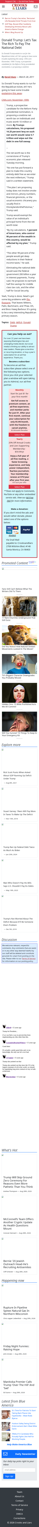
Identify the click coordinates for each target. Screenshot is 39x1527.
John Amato (7, 1354)
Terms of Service (28, 958)
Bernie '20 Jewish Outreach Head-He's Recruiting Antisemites (17, 1264)
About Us (19, 1496)
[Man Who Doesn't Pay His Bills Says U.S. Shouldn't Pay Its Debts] (19, 869)
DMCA (19, 1513)
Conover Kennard (9, 1233)
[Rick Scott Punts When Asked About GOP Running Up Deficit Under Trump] (19, 759)
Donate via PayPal (27, 530)
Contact (19, 1500)
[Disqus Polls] (19, 993)
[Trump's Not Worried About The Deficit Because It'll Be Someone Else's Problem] (19, 905)
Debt (12, 322)
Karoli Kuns (10, 76)
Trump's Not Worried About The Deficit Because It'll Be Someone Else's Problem (18, 921)
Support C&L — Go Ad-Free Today (19, 1)
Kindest (12, 535)
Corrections (19, 1518)
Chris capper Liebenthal (12, 1318)
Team (19, 1491)
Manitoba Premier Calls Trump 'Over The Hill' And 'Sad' (18, 1385)
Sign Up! (9, 1476)
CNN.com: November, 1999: (15, 99)
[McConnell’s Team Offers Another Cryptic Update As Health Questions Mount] (19, 1206)
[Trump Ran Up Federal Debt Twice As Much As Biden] (19, 833)
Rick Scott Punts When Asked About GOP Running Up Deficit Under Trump (17, 775)
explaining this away (12, 93)
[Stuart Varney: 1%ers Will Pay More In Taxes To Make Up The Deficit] (19, 798)
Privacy (19, 1509)
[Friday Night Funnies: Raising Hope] (19, 1333)
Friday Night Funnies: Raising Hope (16, 1347)
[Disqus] (19, 1051)
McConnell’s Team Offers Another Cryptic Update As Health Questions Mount (18, 1223)
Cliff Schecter (8, 1272)
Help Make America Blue (19, 1444)
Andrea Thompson (10, 1191)
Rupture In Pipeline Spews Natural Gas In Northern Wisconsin (16, 1311)
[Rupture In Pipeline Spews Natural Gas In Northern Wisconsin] (19, 1294)
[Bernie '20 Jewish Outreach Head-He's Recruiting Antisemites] (19, 1248)
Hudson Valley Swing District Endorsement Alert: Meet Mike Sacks (24, 1426)
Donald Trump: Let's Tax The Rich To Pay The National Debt (19, 44)
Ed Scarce (6, 1392)
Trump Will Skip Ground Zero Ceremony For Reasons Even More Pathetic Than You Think (18, 1181)
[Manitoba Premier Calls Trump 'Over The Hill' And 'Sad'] (19, 1369)
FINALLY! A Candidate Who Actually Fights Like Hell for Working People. (23, 1436)
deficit (19, 322)
